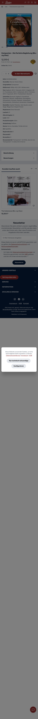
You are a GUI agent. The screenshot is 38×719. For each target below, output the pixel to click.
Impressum (24, 355)
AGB (30, 355)
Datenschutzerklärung (13, 355)
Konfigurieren (19, 366)
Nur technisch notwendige (18, 361)
